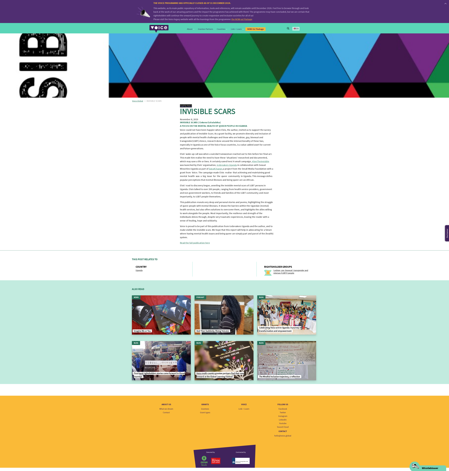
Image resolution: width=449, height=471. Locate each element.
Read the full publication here (195, 242)
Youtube (282, 423)
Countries (221, 29)
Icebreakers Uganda (227, 165)
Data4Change (215, 168)
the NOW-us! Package (241, 19)
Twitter (283, 412)
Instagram (282, 416)
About (189, 29)
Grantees (205, 409)
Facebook (283, 409)
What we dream (166, 409)
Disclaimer (447, 233)
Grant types (205, 412)
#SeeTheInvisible (260, 161)
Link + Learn (236, 29)
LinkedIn (283, 419)
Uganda (139, 270)
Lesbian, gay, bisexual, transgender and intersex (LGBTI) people (290, 271)
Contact (166, 412)
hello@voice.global (282, 435)
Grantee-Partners (205, 29)
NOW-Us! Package (255, 29)
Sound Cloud (283, 427)
